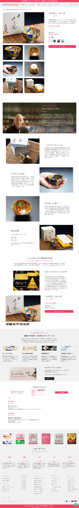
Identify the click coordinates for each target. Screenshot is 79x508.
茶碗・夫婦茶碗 (6, 478)
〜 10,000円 (23, 478)
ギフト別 (44, 4)
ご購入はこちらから (59, 311)
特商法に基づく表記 (29, 505)
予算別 (38, 4)
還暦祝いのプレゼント (39, 484)
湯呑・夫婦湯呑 (6, 480)
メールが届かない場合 (56, 487)
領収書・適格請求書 (72, 489)
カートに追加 (62, 46)
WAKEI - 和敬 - (71, 487)
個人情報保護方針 (44, 505)
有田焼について (71, 482)
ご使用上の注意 (54, 491)
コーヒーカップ (6, 484)
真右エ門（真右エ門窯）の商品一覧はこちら (54, 129)
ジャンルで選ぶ (31, 4)
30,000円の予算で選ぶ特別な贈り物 (12, 9)
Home (4, 9)
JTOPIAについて (71, 480)
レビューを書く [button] (61, 392)
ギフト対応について (55, 478)
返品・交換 (53, 489)
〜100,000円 (23, 487)
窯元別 (50, 4)
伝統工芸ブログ (71, 484)
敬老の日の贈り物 (38, 493)
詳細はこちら (49, 378)
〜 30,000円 (23, 482)
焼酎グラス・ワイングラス (8, 487)
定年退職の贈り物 (38, 487)
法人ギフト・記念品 (38, 491)
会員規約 (37, 505)
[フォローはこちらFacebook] (3, 497)
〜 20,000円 (23, 480)
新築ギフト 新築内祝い (39, 489)
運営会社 (51, 505)
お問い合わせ (71, 491)
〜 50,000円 (23, 484)
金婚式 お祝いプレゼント (39, 478)
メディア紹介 (71, 478)
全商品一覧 (23, 4)
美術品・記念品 (6, 489)
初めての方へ (54, 480)
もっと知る (56, 4)
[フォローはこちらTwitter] (5, 497)
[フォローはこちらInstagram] (8, 497)
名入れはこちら (27, 466)
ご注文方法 (53, 482)
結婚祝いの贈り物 (38, 480)
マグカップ (5, 482)
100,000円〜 (23, 489)
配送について (54, 484)
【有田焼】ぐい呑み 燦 (53, 296)
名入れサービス (6, 491)
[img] (11, 401)
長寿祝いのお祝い (38, 482)
